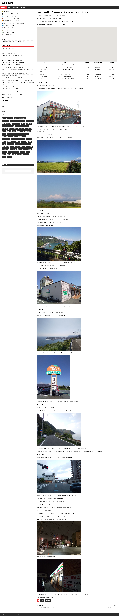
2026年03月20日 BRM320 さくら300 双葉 (11, 64)
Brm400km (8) (22, 121)
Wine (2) (17, 144)
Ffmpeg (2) (11, 126)
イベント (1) (13, 146)
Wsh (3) (22, 144)
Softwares (16, 7)
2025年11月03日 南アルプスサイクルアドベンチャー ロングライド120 (17, 80)
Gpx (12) (9, 131)
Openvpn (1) (13, 136)
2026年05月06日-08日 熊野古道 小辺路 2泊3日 (12, 58)
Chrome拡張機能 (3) (6, 123)
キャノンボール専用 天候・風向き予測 (11, 16)
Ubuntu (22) (24, 141)
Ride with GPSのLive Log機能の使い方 (10, 75)
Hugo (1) (19, 131)
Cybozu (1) (29, 123)
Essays (9, 7)
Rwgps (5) (29, 139)
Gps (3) (3, 131)
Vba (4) (30, 141)
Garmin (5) (26, 126)
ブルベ (42, 600)
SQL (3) (3, 141)
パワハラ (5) (20, 149)
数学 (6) (27, 151)
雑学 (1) (3, 157)
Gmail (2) (23, 128)
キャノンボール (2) (28, 146)
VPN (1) (3, 144)
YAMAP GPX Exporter (7, 34)
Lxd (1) (17, 133)
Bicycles (3, 7)
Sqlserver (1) (10, 141)
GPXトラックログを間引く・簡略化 (10, 14)
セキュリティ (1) (5, 149)
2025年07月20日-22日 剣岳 (8, 86)
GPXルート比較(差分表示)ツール (10, 27)
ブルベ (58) (4, 151)
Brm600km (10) (30, 121)
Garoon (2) (4, 128)
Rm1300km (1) (14, 139)
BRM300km (48, 600)
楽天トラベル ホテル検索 (8, 32)
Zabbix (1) (28, 144)
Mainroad (20, 614)
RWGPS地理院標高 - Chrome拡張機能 (11, 20)
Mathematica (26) (25, 133)
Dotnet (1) (4, 126)
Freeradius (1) (19, 126)
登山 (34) (9, 154)
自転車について (5, 37)
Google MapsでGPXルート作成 (9, 11)
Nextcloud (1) (5, 136)
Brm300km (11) (14, 121)
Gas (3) (10, 128)
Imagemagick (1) (26, 131)
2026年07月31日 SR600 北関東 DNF (9, 51)
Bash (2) (10, 118)
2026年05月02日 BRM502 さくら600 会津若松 (12, 60)
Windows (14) (10, 144)
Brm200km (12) (5, 121)
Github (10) (16, 128)
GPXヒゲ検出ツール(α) (8, 30)
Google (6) (29, 128)
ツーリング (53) (13, 149)
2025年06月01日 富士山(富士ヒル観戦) (10, 88)
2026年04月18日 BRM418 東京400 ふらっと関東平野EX (14, 62)
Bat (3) (15, 118)
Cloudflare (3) (16, 123)
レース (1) (22, 151)
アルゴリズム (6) (5, 146)
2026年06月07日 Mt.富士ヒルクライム (10, 53)
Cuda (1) (23, 123)
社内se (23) (15, 154)
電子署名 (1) (9, 157)
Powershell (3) (5, 139)
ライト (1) (10, 151)
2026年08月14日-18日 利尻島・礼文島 (10, 48)
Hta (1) (14, 131)
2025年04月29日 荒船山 (7, 97)
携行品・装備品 (5, 39)
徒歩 (3, 106)
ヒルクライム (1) (28, 149)
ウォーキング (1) (20, 146)
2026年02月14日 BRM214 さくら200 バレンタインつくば (14, 73)
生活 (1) (3, 154)
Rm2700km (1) (22, 139)
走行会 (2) (27, 154)
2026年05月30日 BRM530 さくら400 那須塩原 (12, 55)
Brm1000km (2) (22, 118)
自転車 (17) (21, 154)
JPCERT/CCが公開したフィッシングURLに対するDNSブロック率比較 (16, 67)
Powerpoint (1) (21, 136)
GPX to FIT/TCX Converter (8, 25)
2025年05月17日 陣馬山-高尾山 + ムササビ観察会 (12, 94)
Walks (23, 7)
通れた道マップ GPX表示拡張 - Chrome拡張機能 (13, 23)
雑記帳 (3, 111)
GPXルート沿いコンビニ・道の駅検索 (11, 18)
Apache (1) (4, 118)
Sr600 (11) (17, 141)
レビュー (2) (16, 151)
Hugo (16, 614)
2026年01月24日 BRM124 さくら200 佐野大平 (12, 78)
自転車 (63, 15)
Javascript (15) (11, 133)
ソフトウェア (5, 104)
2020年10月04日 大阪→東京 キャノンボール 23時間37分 (14, 41)
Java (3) (4, 133)
